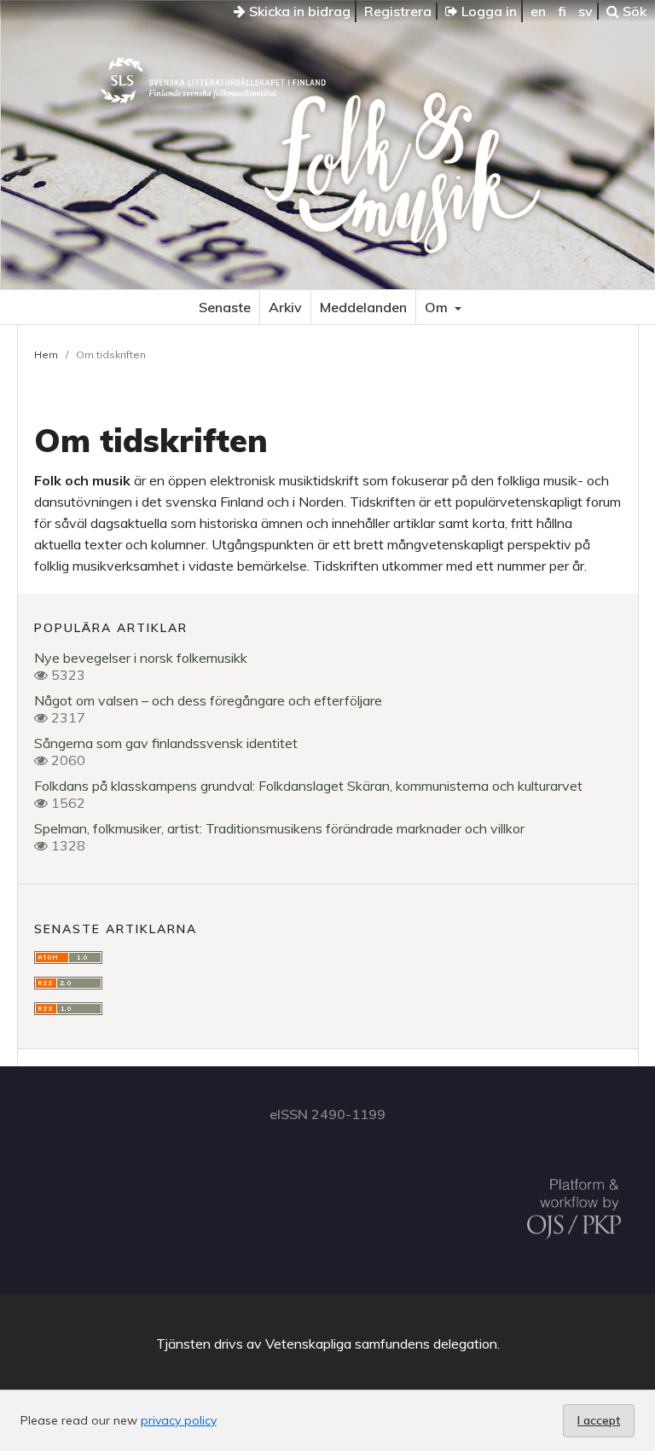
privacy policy (179, 1420)
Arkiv (285, 307)
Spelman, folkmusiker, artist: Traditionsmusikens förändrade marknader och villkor (279, 828)
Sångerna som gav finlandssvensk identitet (166, 743)
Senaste (225, 307)
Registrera (398, 11)
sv (585, 11)
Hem (46, 354)
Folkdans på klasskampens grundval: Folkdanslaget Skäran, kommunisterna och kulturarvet (308, 785)
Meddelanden (363, 307)
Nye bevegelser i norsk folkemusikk (140, 657)
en (538, 11)
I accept (598, 1420)
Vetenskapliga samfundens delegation (381, 1343)
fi (562, 11)
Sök (632, 11)
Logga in (487, 11)
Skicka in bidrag (298, 11)
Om (438, 307)
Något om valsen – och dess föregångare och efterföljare (208, 700)
